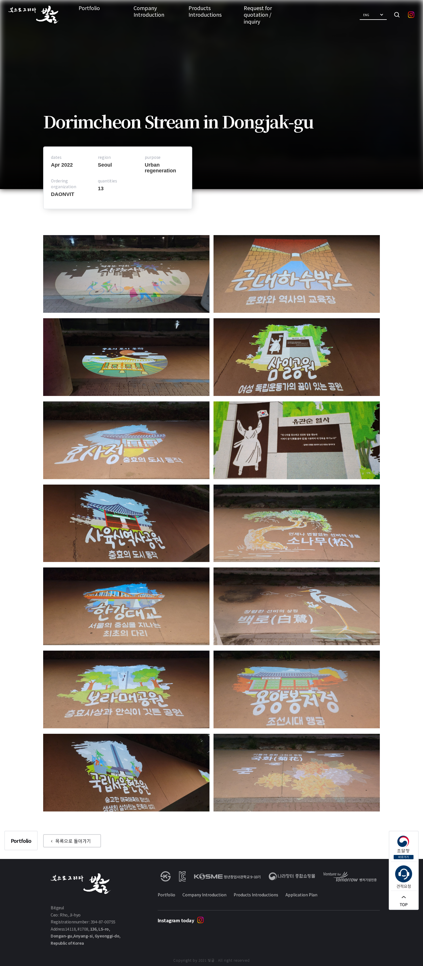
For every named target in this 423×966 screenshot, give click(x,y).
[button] (373, 15)
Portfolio (89, 8)
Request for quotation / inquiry (258, 14)
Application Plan (301, 895)
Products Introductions (205, 11)
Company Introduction (149, 11)
